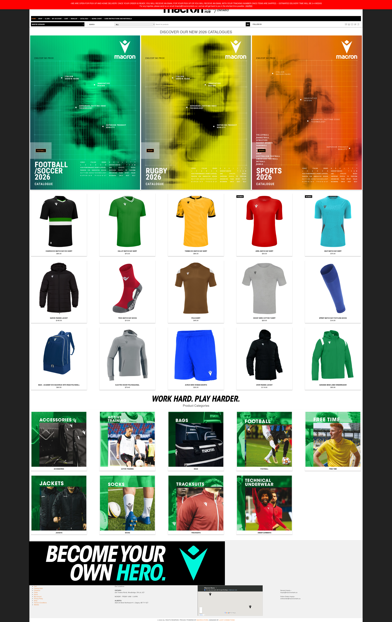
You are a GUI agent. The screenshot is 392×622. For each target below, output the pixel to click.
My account (57, 19)
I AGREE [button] (248, 6)
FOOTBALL (41, 151)
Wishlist (74, 19)
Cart (66, 19)
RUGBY (150, 151)
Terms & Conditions (40, 603)
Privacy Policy (38, 598)
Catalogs (84, 19)
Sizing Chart (97, 19)
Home (34, 19)
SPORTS (261, 151)
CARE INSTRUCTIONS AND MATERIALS (118, 19)
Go (248, 24)
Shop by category (38, 24)
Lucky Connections (227, 620)
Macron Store (202, 620)
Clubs (47, 19)
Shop (40, 19)
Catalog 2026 (38, 588)
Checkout (37, 590)
